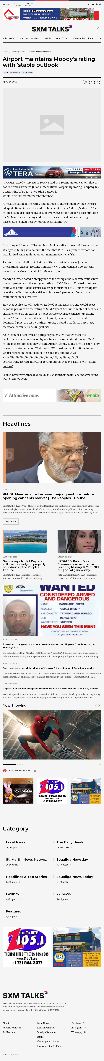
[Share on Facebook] (90, 82)
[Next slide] (99, 705)
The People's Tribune (48, 1041)
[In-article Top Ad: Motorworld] (52, 172)
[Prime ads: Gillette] (52, 791)
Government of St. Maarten (51, 1046)
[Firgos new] (86, 791)
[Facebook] (93, 4)
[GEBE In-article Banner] (52, 232)
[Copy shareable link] (85, 82)
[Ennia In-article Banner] (52, 395)
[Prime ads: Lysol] (18, 791)
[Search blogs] (89, 4)
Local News (27, 72)
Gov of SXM (62, 38)
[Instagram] (97, 4)
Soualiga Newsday (29, 38)
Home (5, 51)
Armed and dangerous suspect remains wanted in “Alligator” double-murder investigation (49, 646)
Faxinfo (47, 38)
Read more (12, 521)
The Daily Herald (18, 51)
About (6, 1023)
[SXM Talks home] (52, 28)
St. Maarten (9, 1032)
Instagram (76, 1027)
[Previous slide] (95, 705)
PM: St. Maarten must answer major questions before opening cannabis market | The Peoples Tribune (48, 496)
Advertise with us (12, 1027)
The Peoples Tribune (83, 38)
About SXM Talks (17, 4)
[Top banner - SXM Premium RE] (52, 14)
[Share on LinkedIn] (99, 82)
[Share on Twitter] (94, 82)
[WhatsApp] (100, 4)
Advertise (6, 4)
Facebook (76, 1023)
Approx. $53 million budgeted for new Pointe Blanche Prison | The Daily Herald (50, 688)
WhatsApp (76, 1032)
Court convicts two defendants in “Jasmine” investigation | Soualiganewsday (49, 668)
